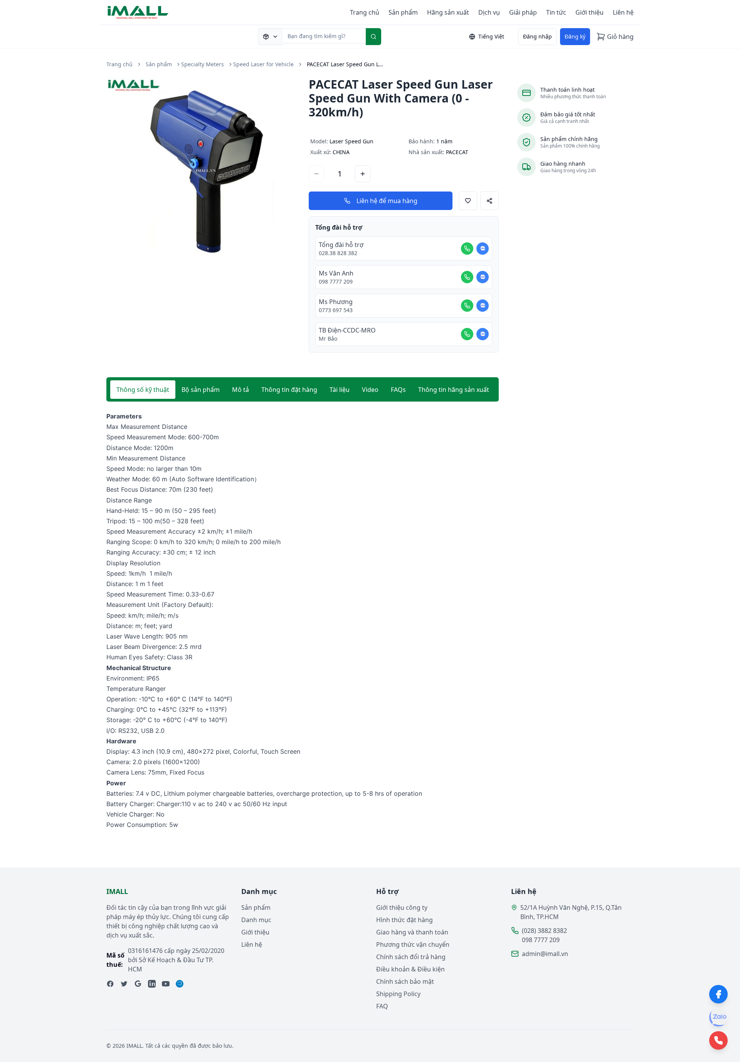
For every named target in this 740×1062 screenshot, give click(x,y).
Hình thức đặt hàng (404, 920)
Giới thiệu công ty (401, 907)
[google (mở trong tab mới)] (138, 984)
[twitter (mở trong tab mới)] (124, 984)
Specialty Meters (202, 64)
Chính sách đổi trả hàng (411, 957)
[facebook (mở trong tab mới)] (110, 984)
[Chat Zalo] (482, 248)
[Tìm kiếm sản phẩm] (270, 36)
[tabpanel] (302, 620)
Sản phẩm (403, 12)
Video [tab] (370, 389)
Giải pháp (523, 12)
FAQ (382, 1006)
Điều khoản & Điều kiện (410, 969)
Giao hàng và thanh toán (412, 932)
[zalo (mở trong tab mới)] (179, 984)
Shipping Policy (398, 994)
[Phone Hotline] (718, 1040)
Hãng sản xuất (448, 12)
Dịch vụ (489, 12)
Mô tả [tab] (240, 389)
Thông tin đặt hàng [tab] (289, 389)
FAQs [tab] (398, 389)
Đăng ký (575, 36)
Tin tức (556, 12)
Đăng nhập (537, 36)
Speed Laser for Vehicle (263, 64)
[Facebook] (718, 994)
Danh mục (256, 920)
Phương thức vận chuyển (412, 944)
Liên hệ (623, 12)
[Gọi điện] (467, 248)
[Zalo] (718, 1017)
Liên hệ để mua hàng (387, 201)
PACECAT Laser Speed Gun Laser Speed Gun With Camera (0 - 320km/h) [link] (345, 64)
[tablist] (302, 389)
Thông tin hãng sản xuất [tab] (453, 389)
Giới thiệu (589, 12)
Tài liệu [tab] (340, 389)
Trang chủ (364, 12)
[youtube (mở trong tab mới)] (166, 984)
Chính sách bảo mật (405, 981)
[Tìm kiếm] (373, 36)
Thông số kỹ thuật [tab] (142, 389)
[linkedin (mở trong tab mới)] (152, 984)
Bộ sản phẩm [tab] (201, 389)
